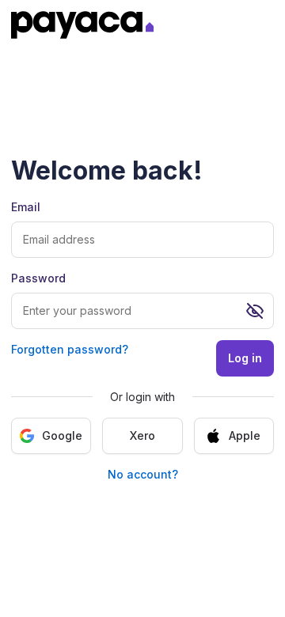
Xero (142, 435)
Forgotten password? (69, 349)
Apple (244, 435)
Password (38, 278)
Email (25, 207)
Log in (245, 358)
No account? (143, 474)
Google (62, 435)
